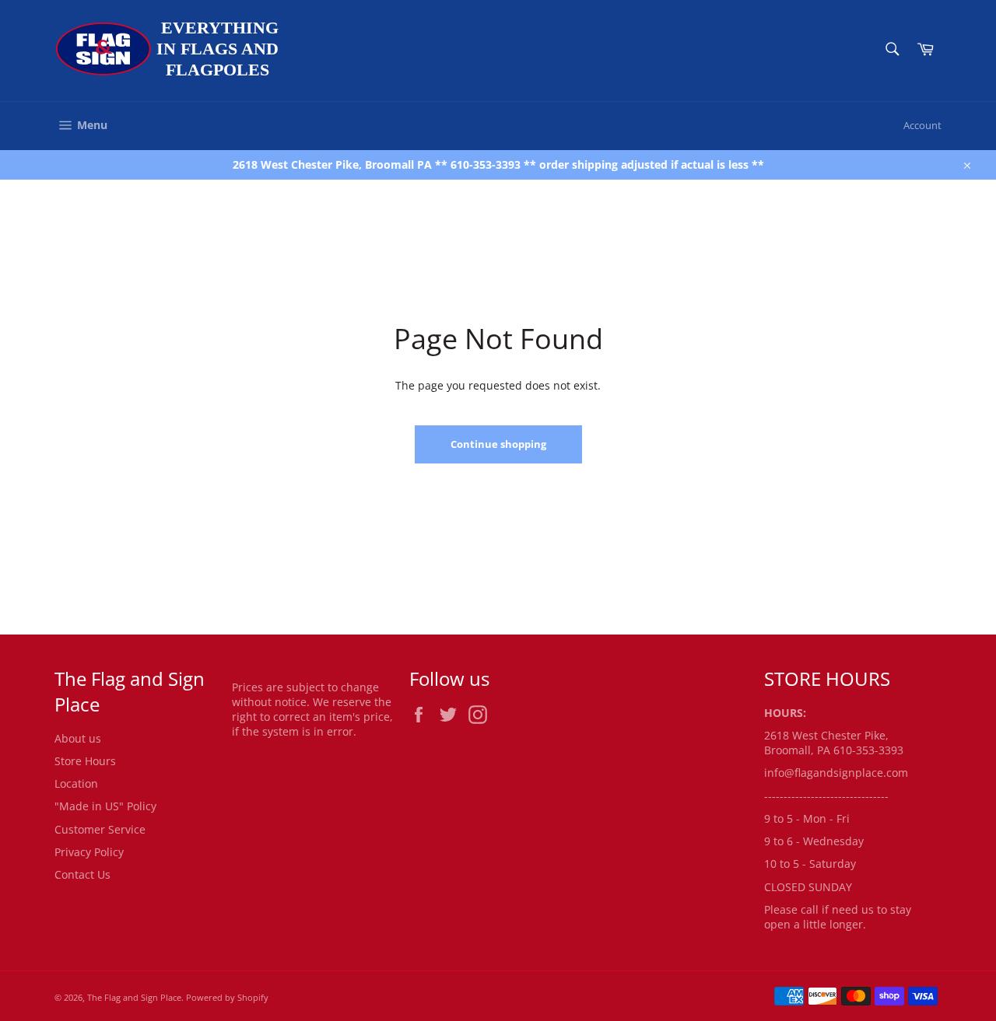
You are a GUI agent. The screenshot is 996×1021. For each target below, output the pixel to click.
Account (922, 125)
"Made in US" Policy (105, 806)
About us (77, 738)
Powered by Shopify (227, 997)
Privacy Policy (89, 851)
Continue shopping (498, 444)
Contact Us (82, 874)
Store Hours (85, 761)
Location (76, 783)
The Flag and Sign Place (134, 997)
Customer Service (100, 829)
